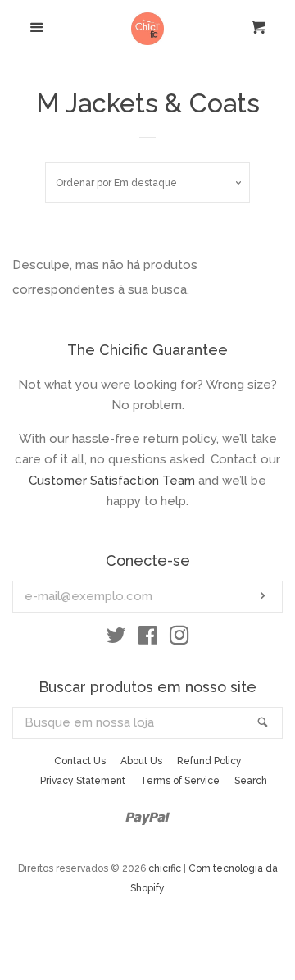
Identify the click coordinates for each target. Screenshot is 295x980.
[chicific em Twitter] (116, 638)
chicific (164, 868)
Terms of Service (180, 780)
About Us (141, 761)
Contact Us (80, 761)
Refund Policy (209, 761)
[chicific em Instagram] (179, 638)
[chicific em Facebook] (148, 638)
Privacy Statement (82, 780)
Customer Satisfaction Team (112, 480)
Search (250, 780)
